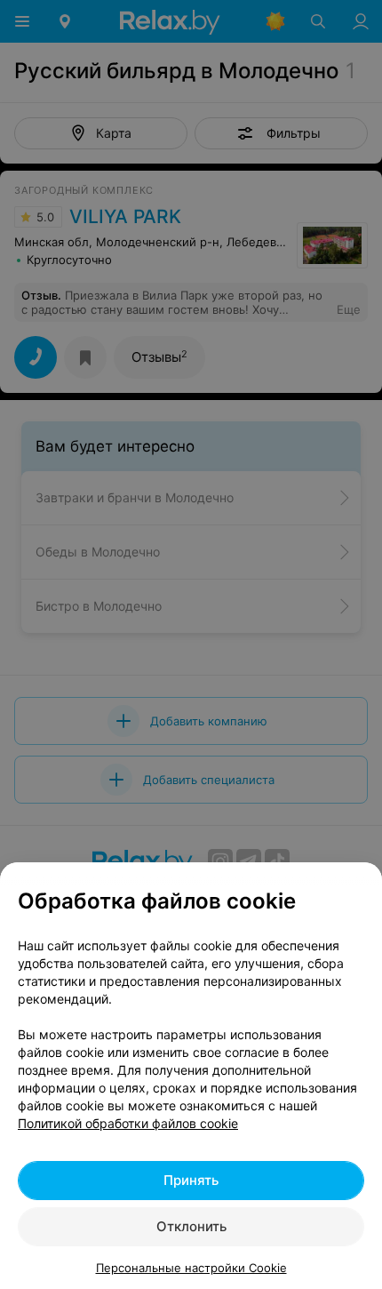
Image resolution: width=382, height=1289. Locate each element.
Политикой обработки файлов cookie (128, 1123)
